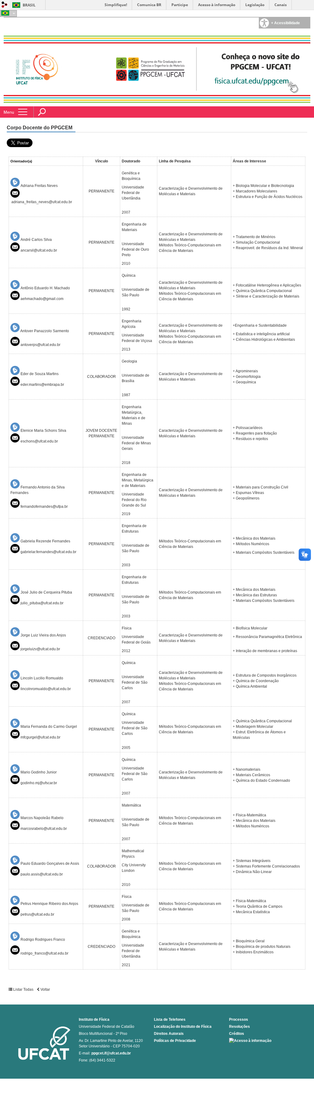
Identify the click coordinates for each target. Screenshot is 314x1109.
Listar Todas (23, 989)
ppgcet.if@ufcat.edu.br (111, 1053)
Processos (238, 1019)
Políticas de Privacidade (175, 1041)
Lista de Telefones (170, 1019)
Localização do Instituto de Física (183, 1026)
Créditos (236, 1033)
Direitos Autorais (169, 1033)
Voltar (45, 989)
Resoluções (239, 1026)
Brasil (29, 5)
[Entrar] (4, 5)
